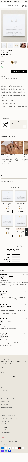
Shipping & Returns (7, 181)
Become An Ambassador (6, 407)
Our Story (3, 385)
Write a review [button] (14, 265)
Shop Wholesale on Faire (6, 404)
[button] (5, 54)
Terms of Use (14, 441)
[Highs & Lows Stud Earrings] (7, 221)
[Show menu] (1, 6)
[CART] (25, 6)
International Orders (5, 412)
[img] (3, 274)
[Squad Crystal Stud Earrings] (21, 196)
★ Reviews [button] (26, 232)
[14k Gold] (6, 208)
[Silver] (8, 208)
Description (3, 82)
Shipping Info (4, 390)
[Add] (24, 126)
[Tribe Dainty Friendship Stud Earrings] (7, 196)
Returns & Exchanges (5, 410)
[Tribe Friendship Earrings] (21, 221)
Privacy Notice (21, 441)
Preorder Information (5, 432)
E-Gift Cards (3, 429)
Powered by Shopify (5, 444)
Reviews (3, 388)
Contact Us (3, 396)
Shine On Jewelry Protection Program (9, 399)
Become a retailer (5, 401)
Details (2, 111)
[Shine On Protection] (5, 124)
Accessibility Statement (6, 421)
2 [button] (13, 351)
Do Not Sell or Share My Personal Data (9, 418)
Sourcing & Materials (8, 137)
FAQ (2, 176)
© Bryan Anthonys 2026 (6, 441)
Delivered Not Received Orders (8, 415)
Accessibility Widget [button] (5, 424)
